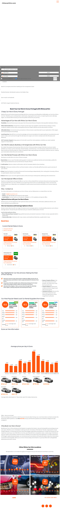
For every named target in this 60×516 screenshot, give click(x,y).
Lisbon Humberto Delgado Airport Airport (45, 476)
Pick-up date (4, 71)
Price (3, 314)
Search (55, 78)
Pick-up (3, 67)
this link (22, 418)
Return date (4, 74)
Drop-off (3, 320)
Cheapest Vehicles (8, 228)
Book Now (5, 221)
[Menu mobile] (57, 2)
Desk (3, 312)
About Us (3, 500)
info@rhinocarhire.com (51, 500)
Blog (2, 503)
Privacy (3, 505)
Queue (3, 324)
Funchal (15, 456)
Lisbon (15, 476)
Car (3, 311)
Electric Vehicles (7, 230)
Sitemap (3, 506)
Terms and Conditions (6, 508)
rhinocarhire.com (9, 3)
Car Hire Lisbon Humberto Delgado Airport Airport (45, 457)
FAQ (2, 501)
